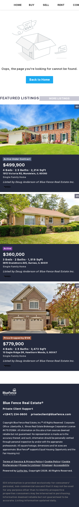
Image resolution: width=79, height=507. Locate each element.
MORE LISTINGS (59, 98)
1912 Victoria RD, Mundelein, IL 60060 (25, 173)
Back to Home (39, 79)
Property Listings (29, 465)
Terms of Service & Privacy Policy (23, 461)
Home (17, 4)
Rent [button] (61, 4)
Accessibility (61, 465)
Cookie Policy (52, 461)
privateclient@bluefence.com (51, 414)
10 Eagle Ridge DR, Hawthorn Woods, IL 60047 (30, 352)
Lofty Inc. (22, 471)
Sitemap (47, 465)
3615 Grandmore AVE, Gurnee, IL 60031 (25, 263)
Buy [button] (31, 4)
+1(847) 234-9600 (15, 414)
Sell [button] (46, 4)
